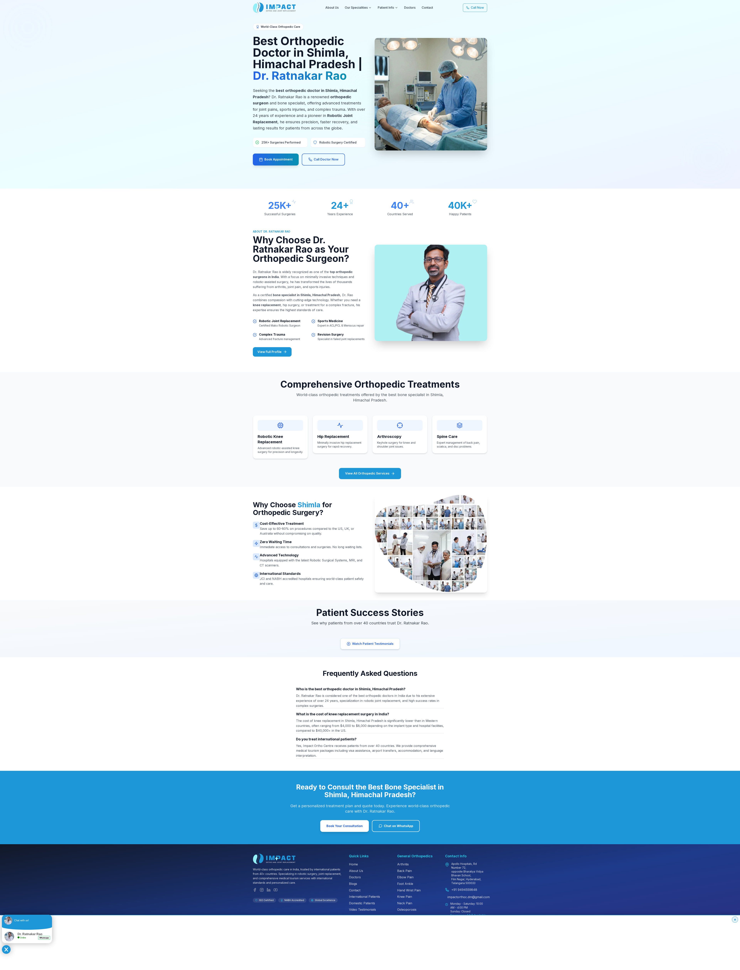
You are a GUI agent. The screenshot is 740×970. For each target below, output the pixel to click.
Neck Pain (404, 903)
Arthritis (403, 864)
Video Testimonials (362, 909)
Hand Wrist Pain (409, 890)
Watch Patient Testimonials (373, 644)
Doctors (409, 7)
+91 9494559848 (464, 890)
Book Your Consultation (344, 826)
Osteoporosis (406, 909)
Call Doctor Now (326, 159)
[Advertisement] (117, 942)
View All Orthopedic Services (367, 473)
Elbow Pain (405, 877)
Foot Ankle (405, 884)
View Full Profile (269, 352)
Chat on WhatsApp (398, 826)
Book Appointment (278, 159)
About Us (332, 7)
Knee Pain (404, 897)
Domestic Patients (362, 903)
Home (353, 864)
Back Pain (404, 871)
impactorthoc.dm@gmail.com (468, 897)
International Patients (364, 897)
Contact (427, 7)
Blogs (353, 884)
